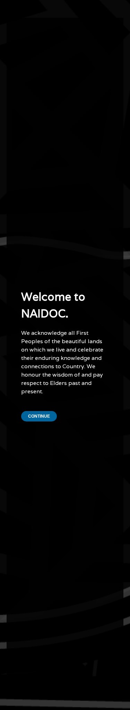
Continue (39, 416)
